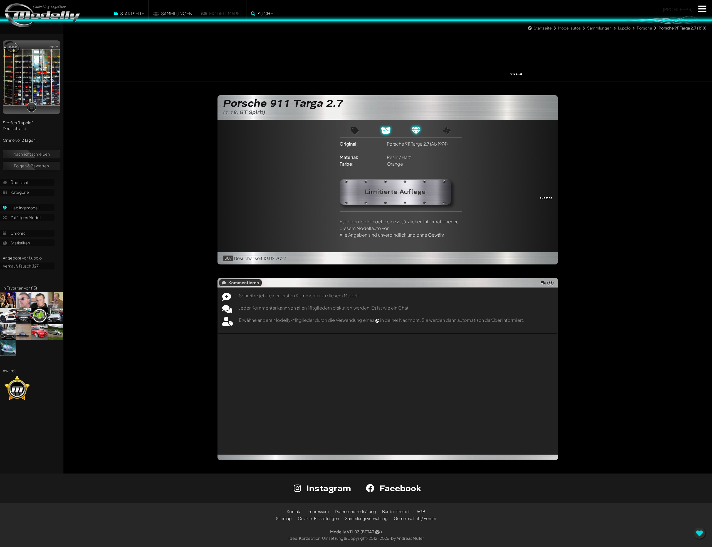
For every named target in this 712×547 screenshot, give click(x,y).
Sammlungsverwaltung (366, 518)
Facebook (399, 488)
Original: (349, 144)
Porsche (644, 27)
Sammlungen (176, 13)
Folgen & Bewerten (31, 165)
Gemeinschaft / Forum (415, 518)
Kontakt (294, 511)
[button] (702, 9)
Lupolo (624, 27)
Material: (349, 157)
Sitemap (284, 518)
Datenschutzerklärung (355, 511)
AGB (421, 511)
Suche (265, 13)
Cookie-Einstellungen (318, 518)
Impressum (318, 511)
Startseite (132, 13)
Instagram (327, 488)
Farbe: (347, 164)
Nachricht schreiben (31, 153)
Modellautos (569, 27)
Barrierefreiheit (396, 511)
